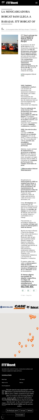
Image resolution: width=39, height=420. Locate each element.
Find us (21, 382)
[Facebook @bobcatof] (29, 291)
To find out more (12, 411)
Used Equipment (6, 385)
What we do (5, 382)
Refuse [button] (30, 411)
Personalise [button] (20, 415)
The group (22, 379)
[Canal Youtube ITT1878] (35, 291)
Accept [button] (23, 411)
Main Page (4, 379)
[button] (31, 341)
